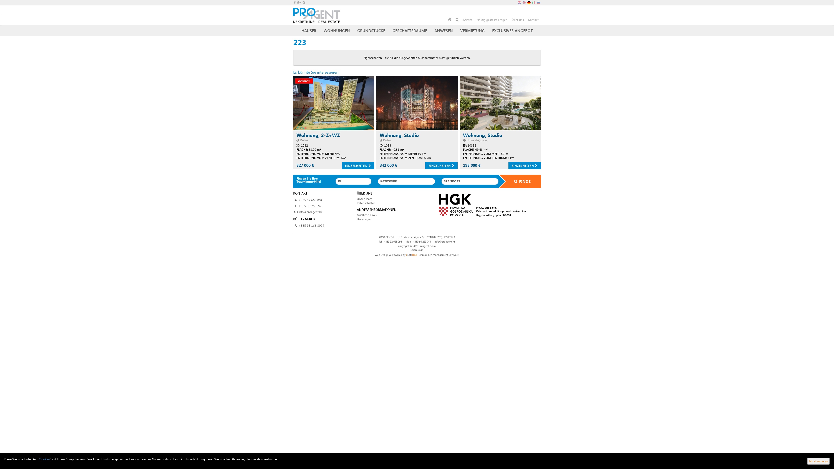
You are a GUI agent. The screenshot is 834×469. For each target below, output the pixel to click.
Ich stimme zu (818, 461)
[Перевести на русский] (539, 2)
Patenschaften (366, 203)
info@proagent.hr (310, 212)
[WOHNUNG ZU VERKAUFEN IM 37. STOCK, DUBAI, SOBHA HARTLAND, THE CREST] (333, 103)
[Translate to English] (524, 2)
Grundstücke (371, 30)
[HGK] (480, 205)
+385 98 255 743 (311, 206)
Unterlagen (364, 219)
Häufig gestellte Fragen (492, 20)
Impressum (417, 249)
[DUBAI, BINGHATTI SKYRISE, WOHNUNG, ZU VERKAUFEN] (416, 103)
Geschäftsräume (409, 30)
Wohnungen (337, 30)
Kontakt (533, 20)
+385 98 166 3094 (311, 225)
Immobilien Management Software (439, 254)
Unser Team (364, 199)
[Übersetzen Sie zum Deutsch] (529, 2)
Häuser (308, 30)
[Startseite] (449, 19)
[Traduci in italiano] (534, 2)
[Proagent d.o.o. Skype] (303, 2)
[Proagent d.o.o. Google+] (298, 2)
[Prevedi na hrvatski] (520, 2)
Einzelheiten (357, 165)
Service (467, 20)
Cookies (45, 459)
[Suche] (457, 19)
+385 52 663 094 (311, 200)
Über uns (518, 20)
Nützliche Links (367, 215)
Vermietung (472, 30)
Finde (524, 181)
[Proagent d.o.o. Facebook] (294, 2)
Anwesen (443, 30)
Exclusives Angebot (512, 30)
